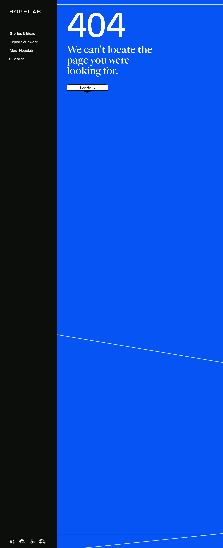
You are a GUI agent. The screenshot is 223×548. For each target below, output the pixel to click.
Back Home (87, 88)
